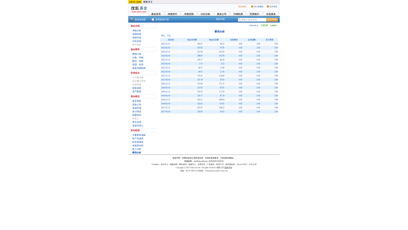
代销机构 (238, 14)
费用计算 (136, 54)
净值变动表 (137, 145)
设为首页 (273, 6)
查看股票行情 (162, 19)
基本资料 (136, 101)
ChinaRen (155, 164)
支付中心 (164, 164)
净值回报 (189, 14)
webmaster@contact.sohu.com (216, 171)
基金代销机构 (139, 68)
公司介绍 (252, 164)
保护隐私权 (230, 164)
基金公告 (136, 104)
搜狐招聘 (174, 164)
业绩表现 (136, 34)
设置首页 (201, 164)
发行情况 (136, 111)
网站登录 (183, 164)
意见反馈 (242, 6)
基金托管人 (137, 125)
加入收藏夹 (259, 6)
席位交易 (136, 122)
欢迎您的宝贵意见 (216, 161)
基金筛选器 (140, 19)
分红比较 (205, 14)
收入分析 (136, 149)
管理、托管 (137, 64)
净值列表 (136, 37)
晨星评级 (220, 19)
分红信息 (136, 41)
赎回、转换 (137, 61)
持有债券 (136, 88)
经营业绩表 (137, 142)
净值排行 (172, 14)
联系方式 (220, 164)
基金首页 (156, 14)
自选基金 (271, 14)
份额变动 (136, 115)
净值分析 (136, 30)
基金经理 (136, 108)
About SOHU (242, 164)
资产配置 (136, 91)
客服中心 (192, 164)
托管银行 (254, 14)
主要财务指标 (139, 135)
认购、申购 (137, 57)
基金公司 (221, 14)
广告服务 (211, 164)
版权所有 (228, 167)
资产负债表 (137, 138)
